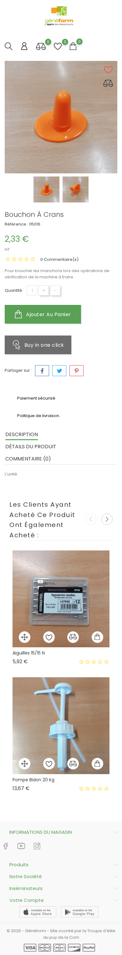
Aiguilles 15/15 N (29, 653)
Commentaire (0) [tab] (28, 458)
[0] (41, 47)
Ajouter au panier (48, 314)
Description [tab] (21, 434)
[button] (107, 519)
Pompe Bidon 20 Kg (33, 780)
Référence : (16, 224)
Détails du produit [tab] (30, 446)
